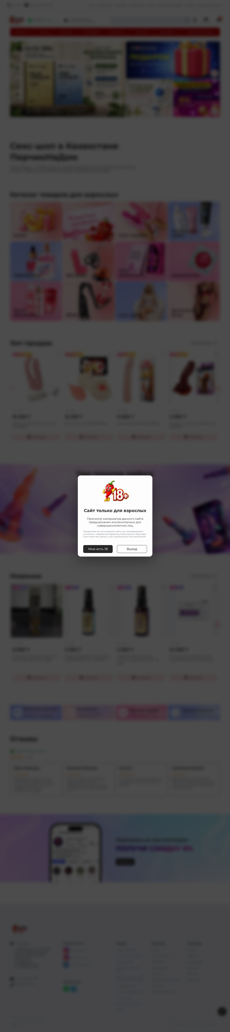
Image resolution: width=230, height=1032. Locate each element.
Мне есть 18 (98, 549)
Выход (132, 549)
